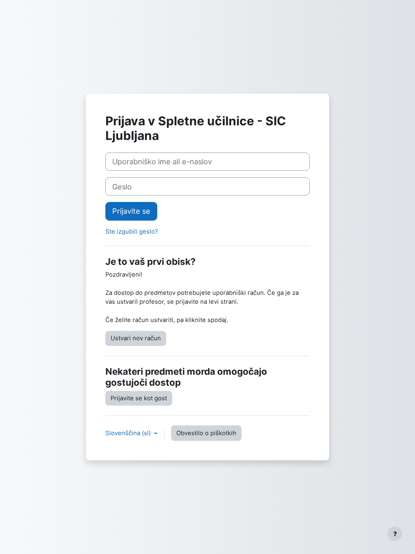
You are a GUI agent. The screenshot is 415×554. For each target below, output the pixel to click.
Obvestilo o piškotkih (206, 433)
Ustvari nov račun (136, 338)
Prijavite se (131, 210)
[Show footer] (394, 533)
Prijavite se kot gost (139, 398)
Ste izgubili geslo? (131, 231)
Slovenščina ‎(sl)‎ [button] (128, 433)
